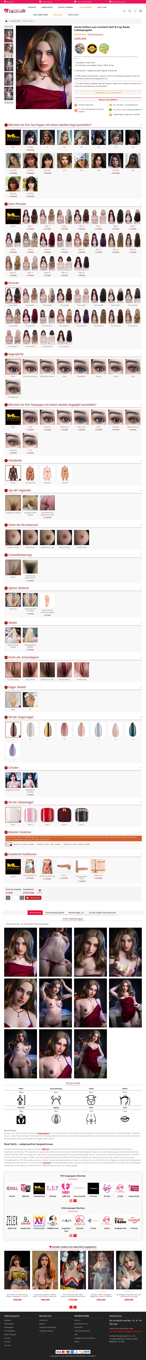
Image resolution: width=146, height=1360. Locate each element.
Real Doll (47, 1163)
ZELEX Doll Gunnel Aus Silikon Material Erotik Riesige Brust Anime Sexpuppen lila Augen (17, 1295)
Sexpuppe (32, 7)
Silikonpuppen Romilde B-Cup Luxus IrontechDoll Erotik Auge (73, 1295)
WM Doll (45, 1149)
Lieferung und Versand (82, 1331)
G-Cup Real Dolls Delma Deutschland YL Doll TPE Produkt (129, 1295)
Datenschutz (78, 1327)
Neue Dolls (58, 15)
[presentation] (70, 1200)
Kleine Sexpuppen (10, 1334)
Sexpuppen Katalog (46, 1331)
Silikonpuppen (9, 1327)
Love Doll (7, 1345)
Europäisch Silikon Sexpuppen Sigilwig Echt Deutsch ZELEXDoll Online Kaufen (45, 1295)
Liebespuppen (47, 7)
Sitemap (42, 1324)
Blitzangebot (86, 7)
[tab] (35, 912)
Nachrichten (43, 1320)
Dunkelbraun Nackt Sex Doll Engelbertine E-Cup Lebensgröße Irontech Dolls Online (101, 1295)
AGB (75, 1334)
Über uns (77, 1320)
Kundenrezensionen (96, 34)
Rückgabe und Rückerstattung (84, 1338)
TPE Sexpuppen (9, 1331)
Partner (76, 1342)
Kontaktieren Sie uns (81, 1324)
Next (8, 103)
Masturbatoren (40, 15)
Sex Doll (7, 1338)
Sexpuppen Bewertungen (48, 1327)
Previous (8, 26)
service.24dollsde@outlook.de (125, 1331)
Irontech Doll (15, 21)
